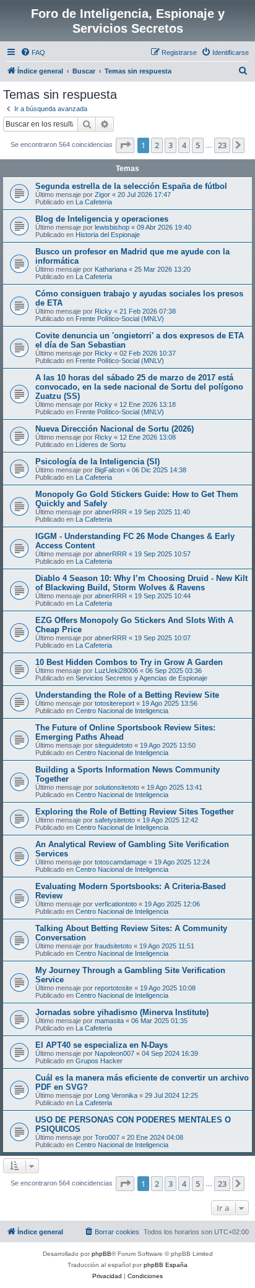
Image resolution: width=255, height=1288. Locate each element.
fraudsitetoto (113, 946)
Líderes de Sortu (101, 444)
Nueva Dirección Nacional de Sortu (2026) (114, 428)
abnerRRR (111, 512)
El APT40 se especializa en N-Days (101, 1045)
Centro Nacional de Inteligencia (122, 710)
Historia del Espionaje (108, 234)
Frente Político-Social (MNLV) (120, 318)
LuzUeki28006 (116, 670)
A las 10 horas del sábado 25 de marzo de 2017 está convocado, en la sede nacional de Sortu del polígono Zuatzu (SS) (139, 387)
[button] (125, 145)
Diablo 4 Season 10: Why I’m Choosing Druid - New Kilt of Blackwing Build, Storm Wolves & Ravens (141, 583)
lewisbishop (112, 227)
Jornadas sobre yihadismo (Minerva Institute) (122, 1012)
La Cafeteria (94, 202)
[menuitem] (32, 52)
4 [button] (184, 145)
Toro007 (107, 1137)
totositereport (114, 703)
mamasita (109, 1020)
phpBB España (166, 1264)
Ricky (103, 311)
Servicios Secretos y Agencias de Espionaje (141, 678)
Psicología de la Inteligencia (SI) (97, 461)
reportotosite (113, 988)
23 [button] (222, 145)
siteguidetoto (113, 745)
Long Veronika (116, 1095)
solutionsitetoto (117, 787)
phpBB (101, 1253)
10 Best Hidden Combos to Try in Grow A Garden (129, 662)
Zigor (102, 194)
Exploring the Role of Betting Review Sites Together (134, 811)
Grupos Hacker (99, 1060)
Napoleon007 (114, 1053)
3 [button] (170, 145)
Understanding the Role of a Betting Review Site (127, 695)
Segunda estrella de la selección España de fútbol (131, 186)
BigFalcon (109, 470)
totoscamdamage (121, 862)
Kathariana (111, 269)
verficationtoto (116, 904)
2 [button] (157, 145)
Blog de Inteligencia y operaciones (101, 219)
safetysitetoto (115, 820)
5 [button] (198, 145)
